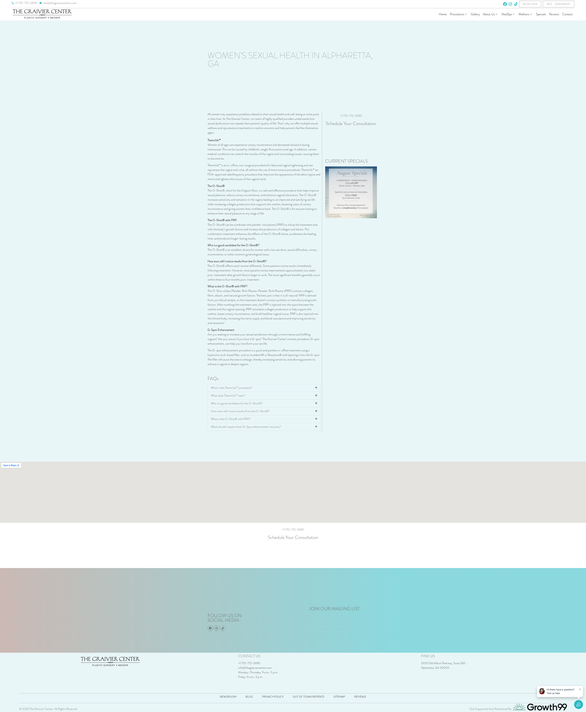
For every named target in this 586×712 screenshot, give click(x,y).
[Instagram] (510, 4)
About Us (489, 14)
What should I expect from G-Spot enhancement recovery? (246, 427)
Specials (541, 14)
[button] (264, 388)
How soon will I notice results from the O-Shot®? (240, 411)
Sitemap (339, 696)
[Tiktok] (516, 4)
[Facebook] (505, 4)
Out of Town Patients (308, 696)
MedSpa (506, 14)
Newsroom (228, 696)
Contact (567, 14)
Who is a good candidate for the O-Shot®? (237, 403)
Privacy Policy (273, 696)
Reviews (554, 14)
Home (443, 14)
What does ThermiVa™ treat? (228, 395)
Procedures (457, 14)
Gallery (475, 14)
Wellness (523, 14)
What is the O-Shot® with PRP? (231, 419)
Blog (249, 696)
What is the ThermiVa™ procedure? (231, 388)
